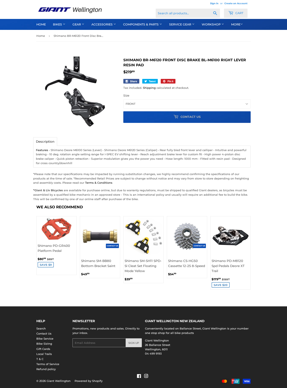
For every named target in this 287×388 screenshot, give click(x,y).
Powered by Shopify (89, 381)
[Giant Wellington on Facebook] (139, 376)
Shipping (149, 87)
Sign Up (133, 342)
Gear (77, 24)
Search (41, 328)
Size (126, 95)
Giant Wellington (59, 381)
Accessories (102, 24)
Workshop (211, 24)
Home (41, 24)
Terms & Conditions (98, 182)
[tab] (45, 141)
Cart (238, 13)
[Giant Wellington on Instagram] (146, 376)
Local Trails (44, 354)
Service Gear (180, 24)
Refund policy (46, 369)
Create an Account (236, 3)
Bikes (58, 24)
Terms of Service (47, 364)
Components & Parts (141, 24)
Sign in (214, 3)
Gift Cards (43, 349)
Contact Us (43, 333)
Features (42, 150)
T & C (39, 359)
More (235, 24)
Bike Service (44, 338)
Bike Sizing (44, 343)
